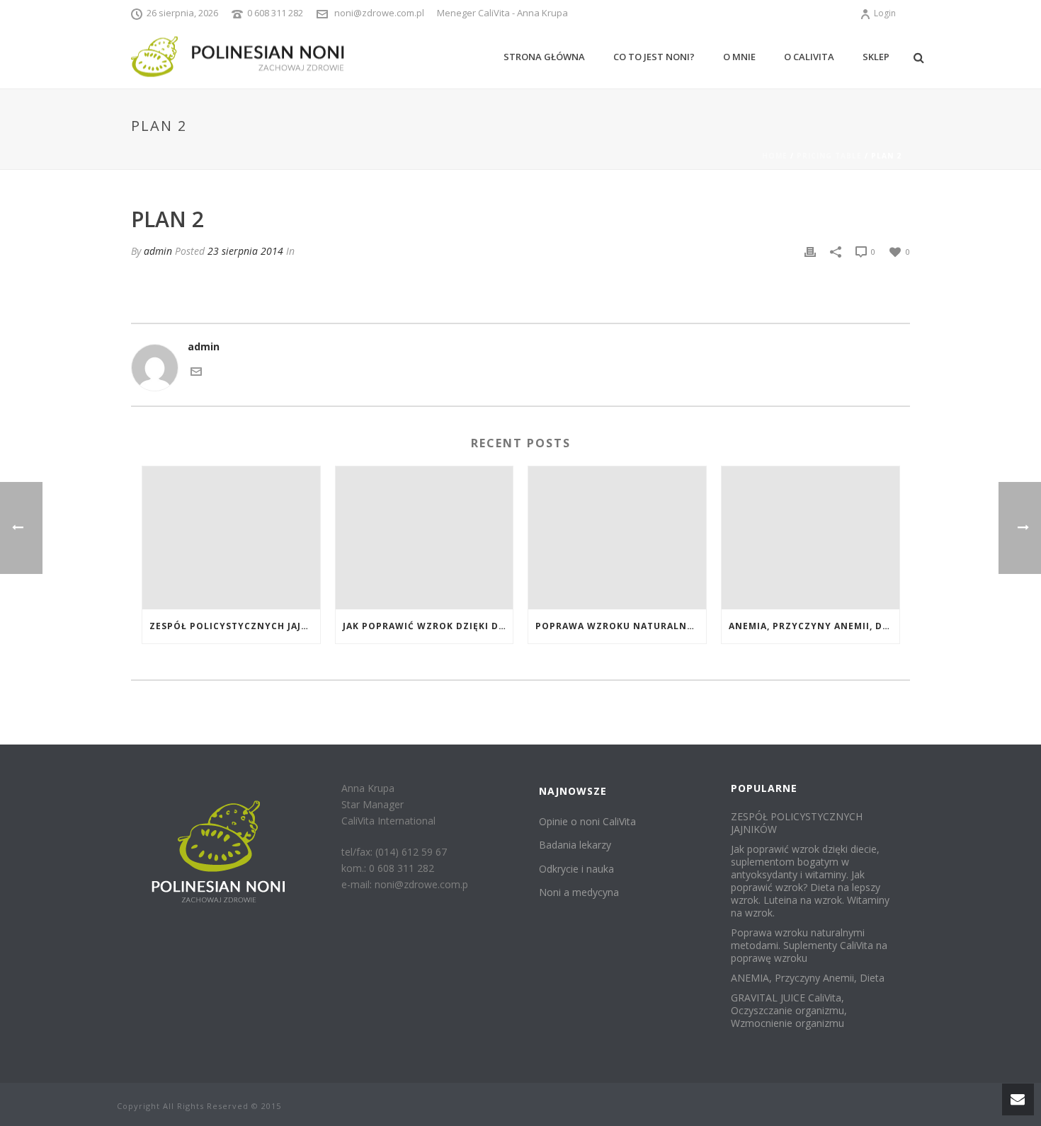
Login (885, 13)
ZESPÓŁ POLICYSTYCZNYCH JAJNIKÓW (234, 626)
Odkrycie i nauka (576, 868)
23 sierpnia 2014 (245, 251)
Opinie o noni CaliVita (587, 821)
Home (774, 156)
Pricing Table (829, 156)
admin (158, 251)
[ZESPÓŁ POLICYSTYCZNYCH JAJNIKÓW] (231, 537)
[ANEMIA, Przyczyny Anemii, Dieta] (810, 537)
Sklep (876, 56)
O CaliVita (809, 56)
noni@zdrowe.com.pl (379, 12)
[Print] (810, 251)
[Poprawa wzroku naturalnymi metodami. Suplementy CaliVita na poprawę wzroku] (617, 537)
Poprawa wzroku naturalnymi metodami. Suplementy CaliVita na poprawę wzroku (620, 626)
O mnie (739, 56)
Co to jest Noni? (654, 56)
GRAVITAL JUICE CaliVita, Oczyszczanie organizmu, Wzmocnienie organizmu (789, 1011)
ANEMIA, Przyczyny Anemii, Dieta (814, 626)
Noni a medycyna (579, 892)
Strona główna (544, 56)
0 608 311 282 (275, 12)
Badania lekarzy (575, 844)
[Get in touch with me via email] (196, 370)
